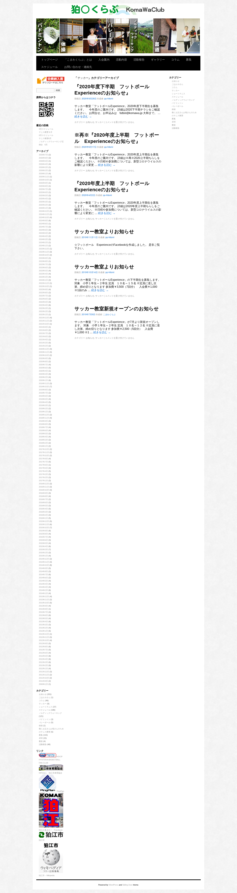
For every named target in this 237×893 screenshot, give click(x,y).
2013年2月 (43, 628)
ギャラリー (158, 59)
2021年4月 (43, 340)
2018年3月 (43, 440)
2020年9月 (43, 358)
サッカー (42, 704)
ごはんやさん (44, 697)
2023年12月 (44, 249)
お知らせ (42, 694)
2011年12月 (44, 672)
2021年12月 (44, 318)
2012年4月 (43, 659)
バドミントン (48, 35)
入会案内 (103, 59)
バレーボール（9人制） (118, 35)
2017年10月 (44, 455)
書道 (41, 741)
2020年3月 (43, 374)
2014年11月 (44, 562)
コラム (175, 59)
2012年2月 (43, 665)
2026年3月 (43, 167)
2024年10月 (44, 217)
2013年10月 (44, 603)
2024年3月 (43, 239)
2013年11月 (44, 600)
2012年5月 (43, 656)
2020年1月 (43, 380)
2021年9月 (43, 327)
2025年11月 (44, 177)
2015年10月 (44, 527)
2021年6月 (43, 336)
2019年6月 (43, 396)
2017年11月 (44, 452)
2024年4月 (43, 236)
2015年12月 (44, 521)
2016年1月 (43, 518)
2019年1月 (43, 412)
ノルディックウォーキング (141, 35)
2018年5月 (43, 433)
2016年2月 (43, 515)
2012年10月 (44, 640)
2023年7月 (43, 264)
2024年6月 (43, 230)
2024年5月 (43, 233)
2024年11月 (44, 214)
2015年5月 (43, 543)
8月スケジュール (46, 135)
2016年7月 (43, 499)
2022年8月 (43, 293)
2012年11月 (44, 637)
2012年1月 (43, 668)
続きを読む (83, 116)
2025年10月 (44, 180)
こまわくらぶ (109, 314)
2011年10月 (44, 678)
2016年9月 (43, 493)
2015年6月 (43, 540)
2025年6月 (43, 192)
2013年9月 (43, 606)
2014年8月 (43, 571)
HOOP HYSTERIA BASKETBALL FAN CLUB (50, 760)
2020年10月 (44, 355)
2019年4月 (43, 402)
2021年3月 (43, 343)
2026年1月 (43, 173)
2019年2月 (43, 408)
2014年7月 (43, 574)
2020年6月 (43, 368)
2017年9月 (43, 459)
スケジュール (49, 67)
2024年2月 (43, 242)
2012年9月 (43, 643)
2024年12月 (44, 211)
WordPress (113, 885)
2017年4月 (43, 471)
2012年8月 (43, 647)
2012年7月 (43, 650)
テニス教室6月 (45, 138)
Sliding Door (127, 885)
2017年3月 (43, 474)
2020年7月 (43, 365)
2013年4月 (43, 621)
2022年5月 (43, 302)
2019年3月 (43, 405)
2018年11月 (44, 418)
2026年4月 (43, 164)
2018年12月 (44, 415)
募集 (189, 59)
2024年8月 (43, 224)
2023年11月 (44, 252)
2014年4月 (43, 584)
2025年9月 (43, 183)
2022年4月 (43, 305)
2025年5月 (43, 195)
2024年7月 (43, 227)
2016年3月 (43, 512)
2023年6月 (43, 267)
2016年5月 (43, 506)
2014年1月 (43, 593)
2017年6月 (43, 465)
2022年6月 (43, 299)
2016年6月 (43, 502)
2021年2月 (43, 346)
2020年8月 (43, 361)
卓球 (41, 738)
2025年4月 (43, 199)
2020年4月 (43, 371)
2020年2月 (43, 377)
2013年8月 (43, 609)
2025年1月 (43, 208)
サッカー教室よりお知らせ (104, 231)
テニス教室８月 (45, 132)
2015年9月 (43, 531)
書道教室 (165, 35)
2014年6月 (43, 578)
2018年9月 (43, 421)
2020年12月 (44, 349)
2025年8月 (43, 186)
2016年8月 (43, 496)
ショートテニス (95, 35)
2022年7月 (43, 296)
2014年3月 (43, 587)
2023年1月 (43, 280)
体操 (41, 726)
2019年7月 (43, 393)
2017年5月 (43, 468)
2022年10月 (44, 286)
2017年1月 (43, 480)
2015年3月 (43, 549)
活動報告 (139, 59)
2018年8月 (43, 424)
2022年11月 (44, 283)
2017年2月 (43, 477)
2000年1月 (43, 684)
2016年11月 (44, 487)
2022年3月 (43, 308)
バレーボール (44, 722)
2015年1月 (43, 556)
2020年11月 (44, 352)
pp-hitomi (108, 98)
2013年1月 (43, 631)
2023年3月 (43, 277)
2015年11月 (44, 524)
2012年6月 (43, 653)
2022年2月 (43, 311)
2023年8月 (43, 261)
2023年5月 (43, 271)
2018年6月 (43, 430)
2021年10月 (44, 324)
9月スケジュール (46, 129)
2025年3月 (43, 202)
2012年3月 (43, 662)
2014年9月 (43, 568)
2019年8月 (43, 390)
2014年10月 (44, 565)
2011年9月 (43, 681)
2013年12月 (44, 596)
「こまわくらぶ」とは (78, 59)
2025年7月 (43, 189)
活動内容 (121, 59)
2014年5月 (43, 581)
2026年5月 (43, 161)
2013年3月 (43, 625)
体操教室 (71, 35)
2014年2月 (43, 590)
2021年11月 (44, 321)
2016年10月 (44, 490)
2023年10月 (44, 255)
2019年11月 (44, 383)
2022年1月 (43, 314)
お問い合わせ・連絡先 (78, 67)
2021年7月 (43, 333)
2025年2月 (43, 205)
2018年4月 (43, 437)
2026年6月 (43, 158)
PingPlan (60, 791)
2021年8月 (43, 330)
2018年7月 (43, 427)
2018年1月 (43, 446)
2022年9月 (43, 289)
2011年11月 (44, 675)
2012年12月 (44, 634)
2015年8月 (43, 534)
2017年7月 (43, 462)
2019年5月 (43, 399)
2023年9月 (43, 258)
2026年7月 (43, 155)
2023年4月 (43, 274)
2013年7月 (43, 612)
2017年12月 (44, 449)
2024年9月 (43, 220)
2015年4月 (43, 546)
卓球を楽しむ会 (188, 35)
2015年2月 (43, 553)
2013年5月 (43, 618)
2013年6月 (43, 615)
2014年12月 (44, 559)
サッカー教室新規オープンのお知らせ (116, 308)
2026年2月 (43, 170)
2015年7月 (43, 537)
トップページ (49, 59)
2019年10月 (44, 386)
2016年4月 (43, 509)
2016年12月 (44, 484)
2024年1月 (43, 246)
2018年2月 (43, 443)
